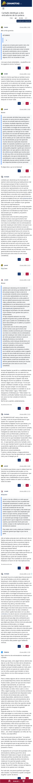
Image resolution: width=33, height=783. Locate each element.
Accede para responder (24, 21)
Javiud (6, 109)
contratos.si (5, 614)
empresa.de (27, 198)
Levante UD (5, 18)
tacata (6, 27)
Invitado (6, 177)
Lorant (6, 280)
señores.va (8, 152)
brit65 (6, 74)
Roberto (6, 652)
